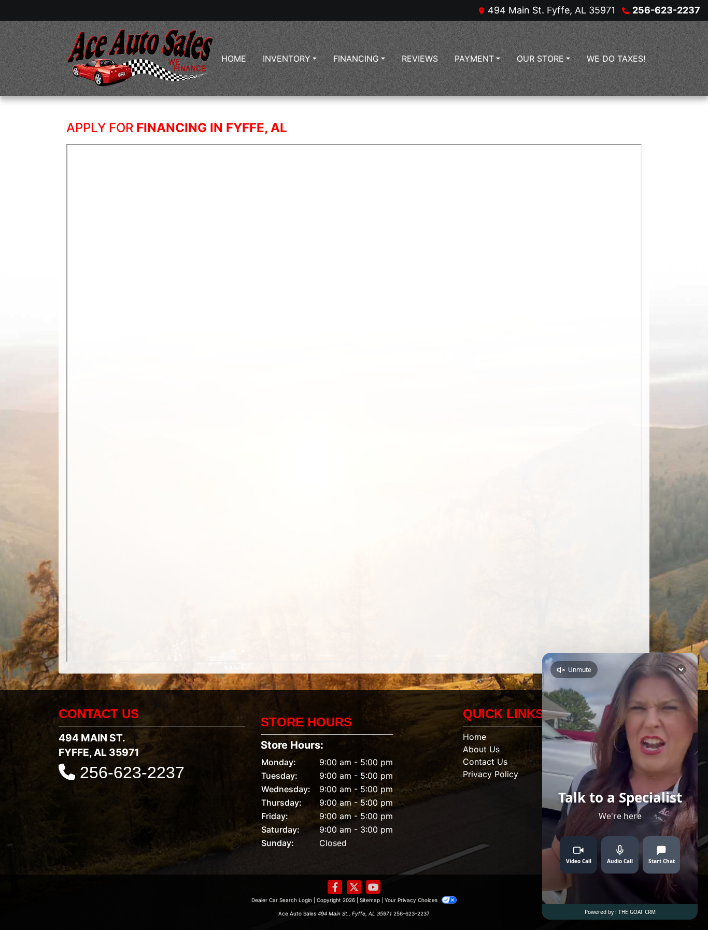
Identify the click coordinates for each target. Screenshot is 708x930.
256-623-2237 (666, 10)
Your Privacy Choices (412, 900)
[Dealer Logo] (139, 58)
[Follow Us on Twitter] (354, 887)
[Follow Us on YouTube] (373, 887)
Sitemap (370, 900)
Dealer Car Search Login (281, 900)
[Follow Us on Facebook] (335, 887)
